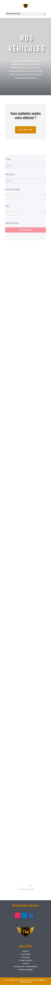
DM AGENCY (40, 980)
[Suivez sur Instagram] (18, 915)
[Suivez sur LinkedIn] (24, 915)
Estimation (25, 129)
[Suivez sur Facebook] (31, 915)
